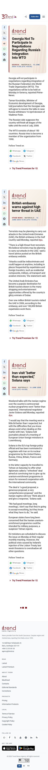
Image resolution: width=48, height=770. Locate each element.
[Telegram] (26, 737)
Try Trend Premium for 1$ (25, 168)
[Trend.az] (9, 16)
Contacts (5, 684)
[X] (15, 737)
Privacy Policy (7, 717)
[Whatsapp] (4, 737)
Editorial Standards (9, 687)
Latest (4, 663)
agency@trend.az (8, 651)
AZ (24, 766)
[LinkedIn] (31, 737)
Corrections (6, 691)
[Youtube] (20, 737)
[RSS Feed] (36, 737)
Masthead (6, 680)
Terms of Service (8, 714)
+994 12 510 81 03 (8, 648)
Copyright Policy (8, 721)
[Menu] (43, 16)
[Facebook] (9, 737)
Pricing (4, 700)
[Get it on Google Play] (26, 748)
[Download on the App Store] (9, 748)
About (4, 676)
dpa (40, 240)
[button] (4, 27)
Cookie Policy (7, 724)
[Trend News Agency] (9, 629)
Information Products (10, 704)
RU (28, 766)
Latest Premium (8, 667)
